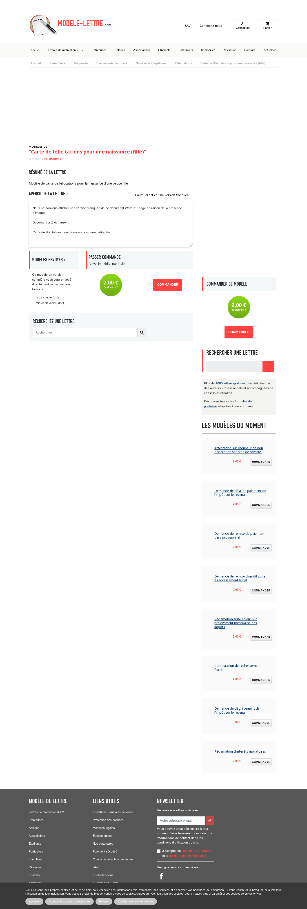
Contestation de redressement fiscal (237, 668)
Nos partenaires (103, 843)
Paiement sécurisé (105, 851)
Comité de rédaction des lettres (113, 859)
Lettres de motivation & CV (46, 812)
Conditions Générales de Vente (113, 812)
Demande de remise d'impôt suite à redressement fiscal (239, 578)
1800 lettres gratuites (231, 383)
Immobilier (35, 859)
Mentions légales (104, 828)
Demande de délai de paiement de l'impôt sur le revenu (240, 493)
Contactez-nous (211, 25)
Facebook (161, 876)
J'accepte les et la (186, 853)
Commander (167, 284)
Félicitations (52, 158)
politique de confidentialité (187, 855)
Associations (37, 835)
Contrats (34, 875)
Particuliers (36, 851)
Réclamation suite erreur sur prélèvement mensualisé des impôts (235, 623)
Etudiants (35, 843)
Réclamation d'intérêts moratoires (240, 751)
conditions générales (196, 851)
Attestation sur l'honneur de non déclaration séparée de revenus (238, 450)
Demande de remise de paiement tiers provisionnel (239, 535)
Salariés (34, 828)
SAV (188, 25)
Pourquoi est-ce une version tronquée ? (163, 195)
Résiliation (35, 867)
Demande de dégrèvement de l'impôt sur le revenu (237, 710)
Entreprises (36, 820)
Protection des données (108, 820)
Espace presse (102, 835)
